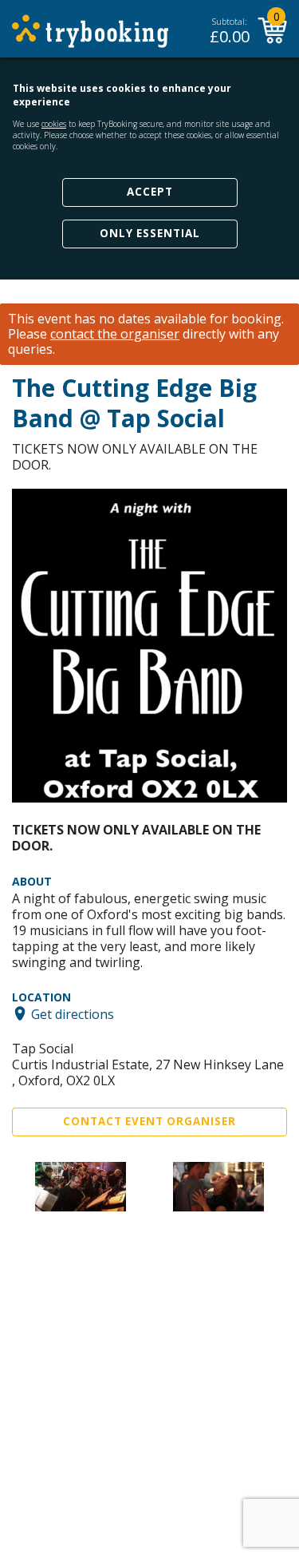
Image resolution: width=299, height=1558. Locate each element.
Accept (150, 191)
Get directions (72, 1013)
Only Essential (150, 233)
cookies (53, 123)
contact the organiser (114, 334)
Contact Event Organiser (149, 1121)
